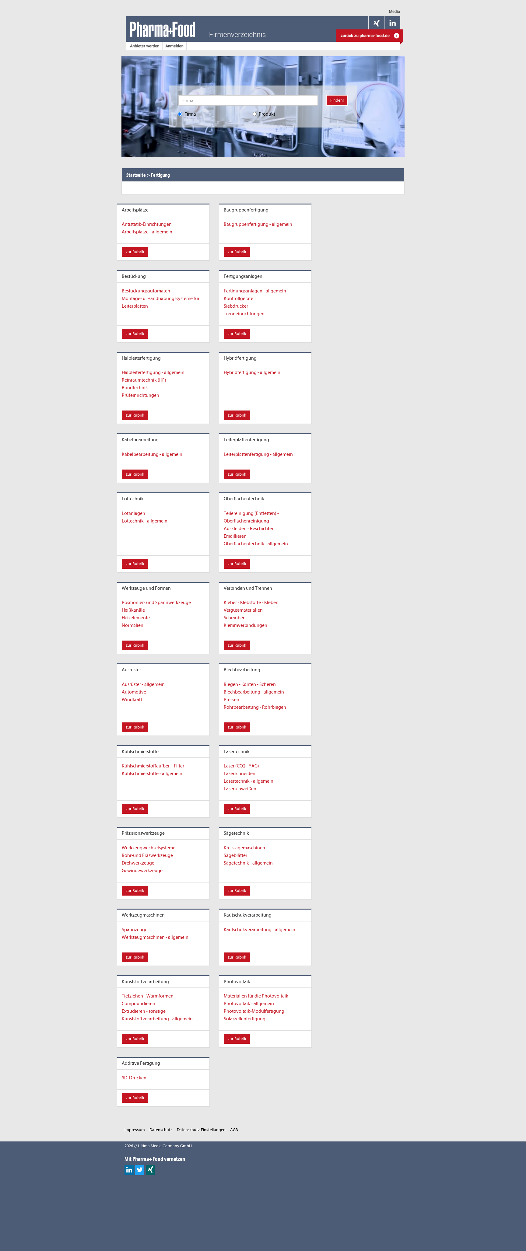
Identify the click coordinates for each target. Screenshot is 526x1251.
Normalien (132, 625)
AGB (234, 1129)
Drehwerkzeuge (138, 863)
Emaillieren (235, 536)
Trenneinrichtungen (244, 313)
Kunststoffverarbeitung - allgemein (157, 1019)
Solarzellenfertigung (244, 1019)
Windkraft (132, 699)
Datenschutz (160, 1129)
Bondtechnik (135, 387)
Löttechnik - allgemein (144, 521)
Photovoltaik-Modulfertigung (254, 1011)
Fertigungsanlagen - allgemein (255, 291)
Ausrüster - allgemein (143, 684)
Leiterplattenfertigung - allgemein (258, 454)
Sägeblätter (235, 855)
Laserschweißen (240, 788)
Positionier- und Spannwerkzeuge (156, 602)
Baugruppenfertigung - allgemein (258, 224)
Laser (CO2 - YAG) (241, 766)
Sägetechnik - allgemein (248, 863)
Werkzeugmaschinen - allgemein (155, 937)
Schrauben (235, 617)
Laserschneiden (239, 773)
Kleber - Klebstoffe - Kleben (251, 602)
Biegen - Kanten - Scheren (250, 684)
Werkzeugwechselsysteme (148, 848)
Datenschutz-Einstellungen (201, 1129)
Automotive (134, 692)
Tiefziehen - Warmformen (148, 996)
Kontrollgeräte (238, 298)
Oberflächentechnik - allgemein (256, 544)
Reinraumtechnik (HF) (144, 380)
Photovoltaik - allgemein (249, 1003)
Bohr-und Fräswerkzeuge (147, 855)
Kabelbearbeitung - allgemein (152, 454)
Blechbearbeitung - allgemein (254, 692)
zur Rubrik (135, 251)
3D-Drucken (134, 1078)
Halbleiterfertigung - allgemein (153, 372)
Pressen (231, 699)
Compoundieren (138, 1003)
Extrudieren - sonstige (144, 1011)
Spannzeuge (134, 929)
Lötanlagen (133, 513)
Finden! (337, 100)
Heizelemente (136, 617)
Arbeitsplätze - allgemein (147, 232)
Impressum (134, 1129)
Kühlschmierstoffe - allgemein (152, 773)
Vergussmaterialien (243, 610)
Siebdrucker (236, 306)
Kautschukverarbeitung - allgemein (259, 929)
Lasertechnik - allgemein (248, 781)
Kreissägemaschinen (244, 848)
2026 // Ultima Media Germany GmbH (158, 1145)
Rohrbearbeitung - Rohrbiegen (255, 707)
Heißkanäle (133, 610)
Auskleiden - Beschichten (249, 528)
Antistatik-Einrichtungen (147, 224)
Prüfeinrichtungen (140, 395)
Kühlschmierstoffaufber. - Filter (153, 766)
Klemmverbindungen (245, 625)
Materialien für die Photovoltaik (256, 996)
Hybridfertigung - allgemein (252, 372)
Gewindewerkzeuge (142, 870)
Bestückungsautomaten (146, 291)
